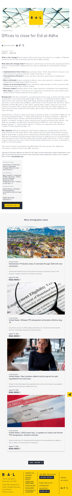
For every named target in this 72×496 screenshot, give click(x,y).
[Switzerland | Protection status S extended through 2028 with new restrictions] (36, 242)
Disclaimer (29, 488)
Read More (14, 280)
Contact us (29, 473)
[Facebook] (64, 488)
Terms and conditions (29, 482)
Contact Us (11, 205)
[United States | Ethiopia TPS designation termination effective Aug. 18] (36, 298)
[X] (67, 488)
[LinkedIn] (62, 488)
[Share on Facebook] (20, 45)
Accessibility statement (30, 491)
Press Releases (7, 172)
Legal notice (30, 485)
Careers (28, 475)
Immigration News (7, 30)
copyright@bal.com (17, 156)
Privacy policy (28, 478)
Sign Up (44, 491)
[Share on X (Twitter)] (23, 45)
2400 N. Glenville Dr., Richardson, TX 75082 (9, 480)
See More (35, 462)
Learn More (46, 477)
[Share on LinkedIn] (17, 45)
